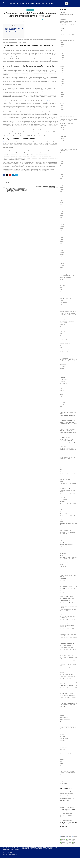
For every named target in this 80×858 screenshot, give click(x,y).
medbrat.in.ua (62, 402)
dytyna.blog (62, 331)
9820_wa (62, 261)
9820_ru (61, 258)
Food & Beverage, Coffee (65, 349)
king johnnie (62, 388)
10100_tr (62, 53)
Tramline (61, 721)
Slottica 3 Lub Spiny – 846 (65, 590)
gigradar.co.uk (62, 366)
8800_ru (61, 187)
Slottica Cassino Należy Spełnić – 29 (67, 643)
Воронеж (62, 759)
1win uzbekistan (63, 136)
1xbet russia (62, 142)
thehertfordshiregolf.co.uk (65, 719)
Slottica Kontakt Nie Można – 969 (66, 655)
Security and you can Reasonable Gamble (13, 35)
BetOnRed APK (63, 285)
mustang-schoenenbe (64, 460)
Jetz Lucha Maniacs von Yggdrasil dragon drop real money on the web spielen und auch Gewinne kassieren (68, 817)
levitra (61, 396)
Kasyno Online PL (63, 383)
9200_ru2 (62, 215)
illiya (61, 372)
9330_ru (61, 222)
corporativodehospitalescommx (66, 316)
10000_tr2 (62, 46)
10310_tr (62, 64)
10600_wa (62, 90)
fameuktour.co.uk (63, 339)
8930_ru (61, 193)
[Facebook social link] (4, 175)
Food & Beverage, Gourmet (65, 351)
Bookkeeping (62, 291)
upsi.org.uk (62, 730)
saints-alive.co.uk (63, 566)
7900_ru (61, 174)
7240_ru (61, 161)
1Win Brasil (62, 127)
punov (61, 540)
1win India (62, 129)
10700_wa (62, 96)
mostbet (61, 406)
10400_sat (62, 68)
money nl (62, 404)
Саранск (62, 776)
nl (60, 471)
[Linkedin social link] (13, 175)
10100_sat (62, 51)
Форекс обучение (63, 783)
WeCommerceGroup (28, 20)
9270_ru (61, 219)
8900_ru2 (62, 189)
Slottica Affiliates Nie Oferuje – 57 (66, 596)
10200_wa (62, 61)
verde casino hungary (64, 738)
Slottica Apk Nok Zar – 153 (65, 600)
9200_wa (62, 217)
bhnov (61, 287)
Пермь (61, 774)
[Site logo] (5, 3)
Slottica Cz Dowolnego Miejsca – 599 (67, 645)
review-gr (62, 551)
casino (61, 300)
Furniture (62, 356)
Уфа (61, 779)
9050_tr (61, 198)
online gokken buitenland (65, 479)
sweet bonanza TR (63, 713)
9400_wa (62, 230)
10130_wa (62, 55)
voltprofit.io (62, 740)
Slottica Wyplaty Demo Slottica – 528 (67, 695)
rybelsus (61, 564)
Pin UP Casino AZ (63, 499)
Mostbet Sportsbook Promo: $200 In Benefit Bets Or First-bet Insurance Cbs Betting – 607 (68, 449)
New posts (62, 467)
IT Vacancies (62, 377)
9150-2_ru (62, 209)
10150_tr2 (62, 57)
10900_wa (62, 103)
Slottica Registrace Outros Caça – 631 (67, 676)
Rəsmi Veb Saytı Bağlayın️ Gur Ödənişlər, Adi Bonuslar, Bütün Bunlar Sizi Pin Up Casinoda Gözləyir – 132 (68, 559)
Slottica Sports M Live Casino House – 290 (68, 687)
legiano (61, 394)
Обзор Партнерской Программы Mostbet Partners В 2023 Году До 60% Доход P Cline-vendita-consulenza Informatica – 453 (68, 771)
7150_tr (61, 159)
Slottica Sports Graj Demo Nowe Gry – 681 (68, 685)
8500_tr (61, 180)
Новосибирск (62, 767)
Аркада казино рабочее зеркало (66, 795)
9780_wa (62, 254)
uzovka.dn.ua (62, 736)
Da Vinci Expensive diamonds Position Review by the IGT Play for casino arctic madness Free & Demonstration (68, 824)
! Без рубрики (63, 12)
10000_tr (62, 44)
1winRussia (62, 138)
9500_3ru (62, 237)
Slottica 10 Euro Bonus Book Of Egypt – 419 (68, 586)
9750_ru (61, 250)
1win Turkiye (62, 134)
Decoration (62, 326)
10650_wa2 (62, 94)
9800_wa (62, 256)
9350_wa (62, 224)
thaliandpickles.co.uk (64, 717)
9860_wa (62, 263)
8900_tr (61, 191)
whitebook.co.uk (63, 747)
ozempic (61, 481)
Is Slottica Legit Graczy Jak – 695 (66, 375)
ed (60, 335)
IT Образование (63, 379)
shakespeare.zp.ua (63, 578)
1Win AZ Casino (63, 125)
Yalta (61, 751)
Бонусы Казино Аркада (64, 800)
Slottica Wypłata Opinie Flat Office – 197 (68, 693)
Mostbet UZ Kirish (63, 455)
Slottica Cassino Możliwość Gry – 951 (67, 641)
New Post (62, 465)
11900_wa (62, 111)
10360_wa (62, 66)
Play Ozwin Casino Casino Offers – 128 (67, 515)
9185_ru (61, 211)
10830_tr (62, 100)
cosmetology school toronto (65, 319)
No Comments (70, 793)
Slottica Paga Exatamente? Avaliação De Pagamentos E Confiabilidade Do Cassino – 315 (68, 664)
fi (60, 345)
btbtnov (61, 296)
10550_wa (62, 85)
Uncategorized (30, 9)
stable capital (62, 706)
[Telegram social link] (16, 175)
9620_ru (61, 243)
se (60, 568)
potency (61, 521)
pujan (61, 538)
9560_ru (61, 239)
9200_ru (61, 213)
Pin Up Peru (62, 501)
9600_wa (62, 241)
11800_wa (62, 109)
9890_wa (62, 265)
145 (61, 113)
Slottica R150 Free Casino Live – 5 (66, 674)
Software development (64, 701)
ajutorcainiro (62, 271)
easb (61, 333)
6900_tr (61, 157)
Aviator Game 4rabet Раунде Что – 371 (67, 277)
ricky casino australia (64, 562)
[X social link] (7, 175)
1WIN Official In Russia (64, 131)
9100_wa (62, 206)
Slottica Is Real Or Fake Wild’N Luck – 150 (68, 649)
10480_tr (62, 77)
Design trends (63, 328)
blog (61, 289)
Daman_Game (62, 324)
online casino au (63, 477)
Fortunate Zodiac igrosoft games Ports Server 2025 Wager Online (67, 810)
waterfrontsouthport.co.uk (65, 744)
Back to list (30, 186)
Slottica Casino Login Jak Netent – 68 (67, 623)
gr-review (62, 368)
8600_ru (61, 183)
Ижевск (61, 763)
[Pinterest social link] (10, 175)
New (61, 462)
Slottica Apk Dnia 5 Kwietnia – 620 (67, 598)
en (60, 337)
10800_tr (62, 98)
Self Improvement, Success (65, 570)
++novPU (62, 28)
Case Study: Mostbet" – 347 (65, 298)
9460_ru (61, 232)
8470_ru (61, 178)
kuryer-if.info (62, 390)
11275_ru (62, 107)
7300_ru (61, 163)
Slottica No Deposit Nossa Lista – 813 (67, 660)
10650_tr (62, 92)
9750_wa (62, 252)
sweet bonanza (63, 710)
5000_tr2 (62, 154)
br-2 (61, 293)
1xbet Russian (63, 144)
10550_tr (62, 83)
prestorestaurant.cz (64, 526)
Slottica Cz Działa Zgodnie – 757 (66, 647)
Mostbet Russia (63, 446)
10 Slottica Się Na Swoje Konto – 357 (67, 40)
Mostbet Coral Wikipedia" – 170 (66, 426)
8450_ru (61, 176)
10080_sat (62, 48)
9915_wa (62, 269)
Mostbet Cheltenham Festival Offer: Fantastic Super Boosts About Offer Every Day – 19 (68, 423)
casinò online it (63, 309)
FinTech (61, 347)
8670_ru (61, 185)
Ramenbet (62, 542)
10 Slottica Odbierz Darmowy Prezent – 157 (68, 38)
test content (62, 715)
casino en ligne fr (63, 302)
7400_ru (61, 167)
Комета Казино (63, 765)
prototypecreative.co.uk (65, 535)
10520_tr (62, 81)
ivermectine (62, 381)
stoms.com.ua (62, 708)
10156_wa (62, 59)
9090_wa (62, 204)
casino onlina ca (63, 304)
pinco (61, 507)
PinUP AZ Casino (63, 513)
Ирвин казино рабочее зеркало (66, 791)
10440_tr (62, 70)
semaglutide (62, 573)
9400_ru (61, 228)
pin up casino (62, 497)
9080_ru (61, 202)
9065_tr (61, 200)
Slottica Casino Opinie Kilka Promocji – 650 (68, 632)
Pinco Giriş (62, 509)
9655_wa (62, 245)
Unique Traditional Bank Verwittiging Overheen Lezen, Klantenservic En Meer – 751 (68, 727)
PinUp (61, 511)
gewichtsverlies (63, 364)
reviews (61, 555)
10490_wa (62, 79)
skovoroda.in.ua (63, 580)
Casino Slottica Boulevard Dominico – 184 (68, 311)
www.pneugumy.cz (63, 749)
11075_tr (62, 105)
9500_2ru (62, 235)
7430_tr (61, 172)
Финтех (61, 781)
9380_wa (62, 226)
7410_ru (61, 170)
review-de (62, 548)
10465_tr (62, 74)
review (61, 546)
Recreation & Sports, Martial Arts (66, 544)
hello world (62, 370)
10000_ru (62, 42)
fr (60, 354)
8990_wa (62, 196)
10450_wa (62, 72)
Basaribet (62, 279)
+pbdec (61, 30)
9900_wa (62, 267)
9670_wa (62, 248)
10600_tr (62, 87)
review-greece (63, 553)
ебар (61, 761)
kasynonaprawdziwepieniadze (66, 385)
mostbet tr (62, 452)
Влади (61, 757)
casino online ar (63, 306)
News (61, 469)
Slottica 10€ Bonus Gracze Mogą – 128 (67, 588)
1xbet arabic (62, 140)
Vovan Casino (62, 742)
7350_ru (61, 165)
